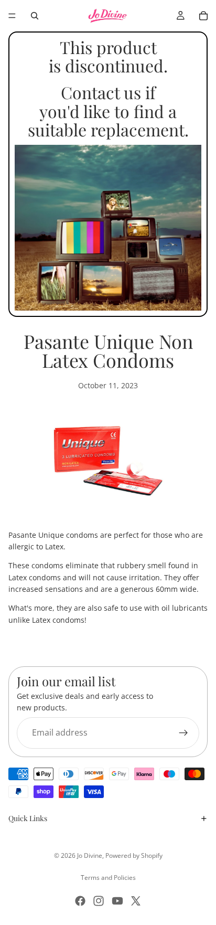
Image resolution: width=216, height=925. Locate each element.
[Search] (34, 15)
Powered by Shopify (134, 855)
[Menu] (12, 16)
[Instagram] (98, 901)
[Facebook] (80, 901)
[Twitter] (135, 901)
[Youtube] (117, 901)
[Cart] (203, 15)
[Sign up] (183, 733)
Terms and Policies (108, 877)
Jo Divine (89, 855)
